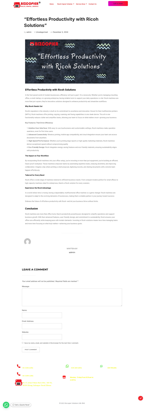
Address (26, 379)
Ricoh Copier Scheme (64, 4)
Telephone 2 (28, 372)
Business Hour (77, 374)
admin (29, 32)
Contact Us (92, 4)
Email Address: (28, 321)
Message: (26, 286)
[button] (6, 405)
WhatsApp (75, 364)
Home (52, 4)
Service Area (80, 4)
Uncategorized (42, 32)
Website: (25, 332)
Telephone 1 (28, 364)
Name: (24, 310)
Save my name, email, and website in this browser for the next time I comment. (51, 343)
